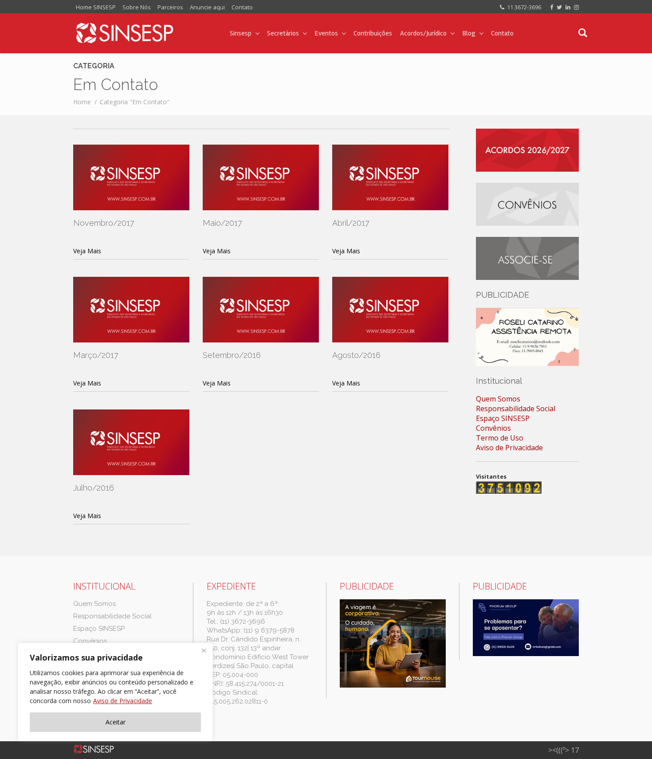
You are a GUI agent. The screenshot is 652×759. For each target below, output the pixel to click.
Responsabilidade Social (515, 408)
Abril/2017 (350, 223)
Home (82, 102)
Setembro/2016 (232, 355)
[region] (115, 692)
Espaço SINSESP (503, 418)
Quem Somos (498, 399)
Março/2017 (95, 355)
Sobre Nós (136, 7)
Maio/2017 (222, 223)
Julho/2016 (93, 487)
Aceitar (116, 722)
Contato (242, 7)
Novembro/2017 (103, 223)
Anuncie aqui (207, 7)
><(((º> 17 (563, 750)
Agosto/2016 (356, 355)
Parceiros (170, 7)
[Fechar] (203, 650)
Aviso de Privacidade (122, 700)
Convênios (493, 428)
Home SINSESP (96, 7)
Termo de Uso (499, 438)
